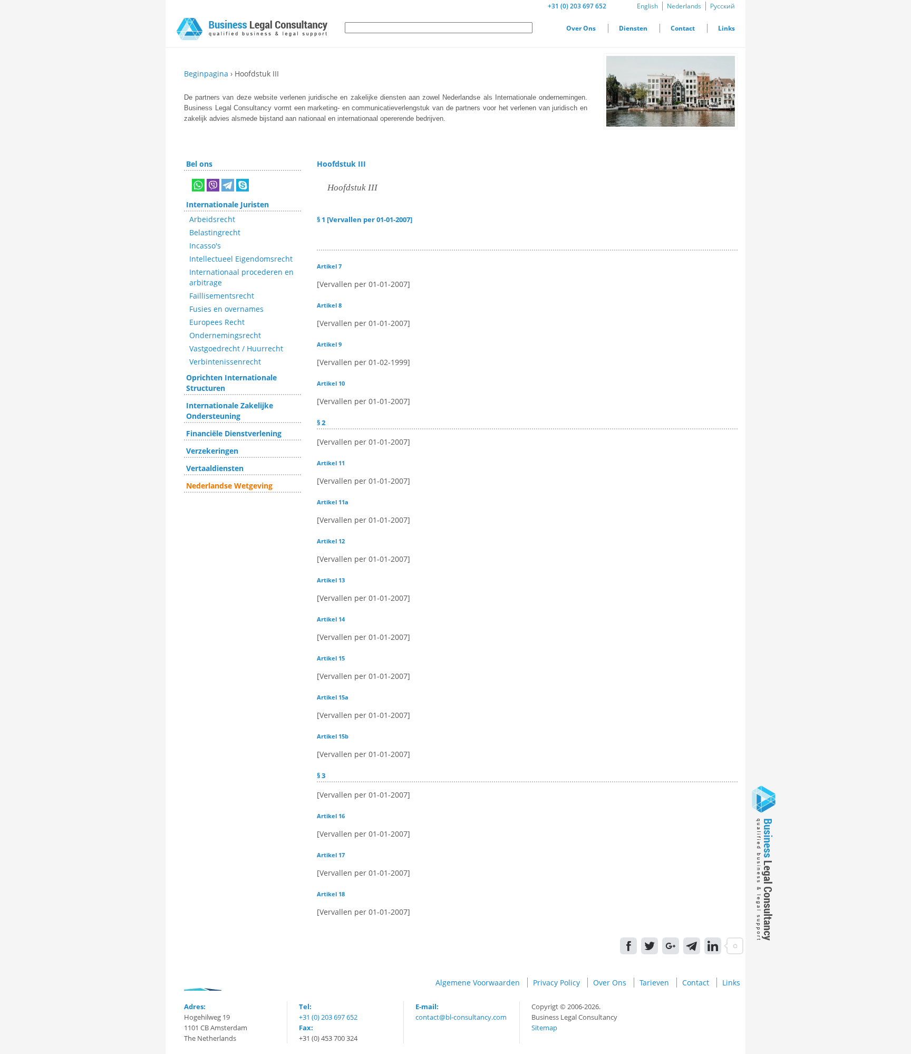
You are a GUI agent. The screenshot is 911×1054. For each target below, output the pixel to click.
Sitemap (544, 1027)
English (647, 6)
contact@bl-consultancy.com (461, 1017)
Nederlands (684, 6)
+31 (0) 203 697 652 (577, 6)
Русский (722, 6)
